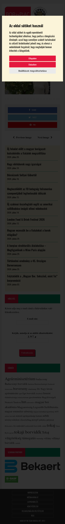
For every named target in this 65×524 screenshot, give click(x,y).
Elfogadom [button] (33, 58)
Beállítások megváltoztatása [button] (32, 71)
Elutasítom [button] (33, 64)
